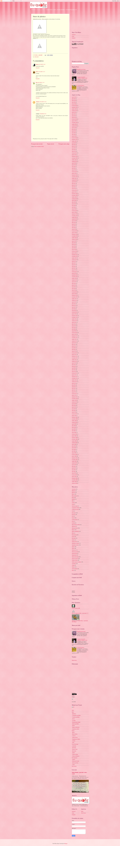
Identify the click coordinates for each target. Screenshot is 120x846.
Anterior (73, 591)
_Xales (73, 742)
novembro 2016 (74, 276)
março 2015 (74, 310)
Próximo (73, 592)
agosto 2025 (74, 112)
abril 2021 (73, 186)
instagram (73, 38)
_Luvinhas (74, 720)
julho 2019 (74, 222)
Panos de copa (74, 534)
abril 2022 (73, 168)
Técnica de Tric (74, 553)
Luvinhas (73, 523)
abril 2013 (73, 349)
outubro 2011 (74, 380)
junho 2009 (74, 427)
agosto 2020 (74, 200)
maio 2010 (74, 408)
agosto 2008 (74, 444)
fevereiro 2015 (74, 312)
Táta (37, 82)
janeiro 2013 (74, 354)
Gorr (73, 516)
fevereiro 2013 (74, 352)
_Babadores (74, 713)
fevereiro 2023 (74, 153)
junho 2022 (74, 164)
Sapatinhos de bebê (75, 545)
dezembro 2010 (74, 396)
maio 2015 (74, 307)
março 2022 (74, 169)
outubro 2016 (74, 278)
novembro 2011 (74, 378)
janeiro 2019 (74, 232)
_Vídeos (73, 764)
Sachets (73, 539)
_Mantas (73, 725)
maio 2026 (74, 102)
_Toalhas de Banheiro (75, 756)
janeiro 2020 (74, 212)
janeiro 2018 (74, 252)
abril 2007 (73, 471)
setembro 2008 (74, 442)
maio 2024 (74, 132)
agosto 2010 (74, 403)
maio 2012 (74, 368)
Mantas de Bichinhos (75, 531)
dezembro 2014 (74, 315)
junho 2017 (74, 264)
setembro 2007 (74, 463)
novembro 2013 (74, 337)
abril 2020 (73, 207)
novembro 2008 (74, 439)
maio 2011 (74, 388)
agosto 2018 (74, 241)
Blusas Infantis (74, 495)
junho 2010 (74, 407)
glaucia (37, 64)
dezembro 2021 (74, 175)
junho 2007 (74, 468)
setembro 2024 (74, 125)
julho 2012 (74, 364)
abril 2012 (73, 369)
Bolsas (73, 497)
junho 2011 (74, 386)
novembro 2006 (74, 479)
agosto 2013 (74, 342)
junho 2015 (74, 305)
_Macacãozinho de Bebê (76, 722)
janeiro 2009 (74, 435)
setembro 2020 (74, 198)
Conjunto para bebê (75, 509)
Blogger (66, 843)
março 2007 (74, 473)
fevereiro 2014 (74, 332)
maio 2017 (74, 266)
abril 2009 (73, 430)
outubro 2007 (74, 461)
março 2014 (74, 330)
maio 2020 (74, 205)
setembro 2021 (74, 180)
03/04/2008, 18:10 (43, 113)
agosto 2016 (74, 281)
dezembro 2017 (74, 254)
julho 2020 (74, 202)
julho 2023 (74, 144)
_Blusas (73, 732)
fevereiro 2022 (74, 171)
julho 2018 (74, 242)
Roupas (73, 730)
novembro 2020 (74, 195)
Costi (73, 511)
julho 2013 (74, 344)
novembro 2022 (74, 158)
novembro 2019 (74, 215)
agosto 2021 (74, 181)
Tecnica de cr (74, 550)
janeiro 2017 (74, 273)
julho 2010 (74, 405)
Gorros (73, 517)
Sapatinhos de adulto (75, 543)
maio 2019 (74, 225)
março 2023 (74, 151)
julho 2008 (74, 446)
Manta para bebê (75, 528)
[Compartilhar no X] (49, 55)
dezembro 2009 (74, 417)
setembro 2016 (74, 280)
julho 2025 (74, 114)
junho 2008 (74, 447)
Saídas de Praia (74, 541)
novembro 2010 (74, 398)
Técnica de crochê (75, 551)
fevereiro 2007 (74, 474)
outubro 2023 (74, 141)
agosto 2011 (74, 383)
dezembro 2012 (74, 356)
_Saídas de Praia (75, 737)
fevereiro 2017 (74, 271)
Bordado (73, 499)
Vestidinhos (74, 563)
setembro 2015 (74, 300)
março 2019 (74, 229)
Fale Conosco (74, 766)
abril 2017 (73, 268)
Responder (38, 67)
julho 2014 (74, 324)
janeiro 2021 (74, 192)
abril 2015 (73, 308)
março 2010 (74, 412)
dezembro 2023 (74, 139)
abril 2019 (73, 227)
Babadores (74, 490)
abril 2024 (73, 134)
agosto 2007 (74, 464)
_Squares (73, 759)
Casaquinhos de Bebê (75, 507)
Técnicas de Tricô (75, 558)
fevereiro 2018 (74, 251)
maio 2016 (74, 286)
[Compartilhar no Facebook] (51, 55)
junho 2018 (74, 244)
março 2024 (74, 136)
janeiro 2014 (74, 334)
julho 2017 (74, 263)
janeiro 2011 (74, 395)
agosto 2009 (74, 424)
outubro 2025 (74, 109)
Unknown (38, 101)
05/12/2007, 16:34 (43, 101)
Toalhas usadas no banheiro (76, 562)
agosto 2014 (74, 322)
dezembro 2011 (74, 376)
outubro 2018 (74, 237)
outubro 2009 (74, 420)
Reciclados (37, 56)
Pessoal (73, 536)
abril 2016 (73, 288)
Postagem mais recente (37, 144)
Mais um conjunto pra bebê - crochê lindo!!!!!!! (80, 613)
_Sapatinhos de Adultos (76, 739)
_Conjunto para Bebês (76, 717)
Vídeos (73, 567)
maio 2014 (74, 327)
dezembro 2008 (74, 437)
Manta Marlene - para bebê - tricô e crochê (79, 773)
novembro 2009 (74, 418)
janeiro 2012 (74, 374)
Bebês (73, 712)
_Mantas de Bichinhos (76, 727)
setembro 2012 (74, 361)
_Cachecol (74, 735)
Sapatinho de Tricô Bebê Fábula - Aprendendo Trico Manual (80, 621)
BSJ (72, 500)
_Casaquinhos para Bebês (76, 715)
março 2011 (74, 391)
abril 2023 (73, 149)
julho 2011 (74, 385)
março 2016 (74, 290)
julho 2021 (74, 183)
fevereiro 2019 (74, 230)
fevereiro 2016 (74, 291)
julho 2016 (74, 283)
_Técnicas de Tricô (75, 762)
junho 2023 (74, 146)
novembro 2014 (74, 317)
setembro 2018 (74, 239)
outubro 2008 (74, 441)
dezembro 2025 (74, 107)
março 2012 (74, 371)
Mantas (73, 529)
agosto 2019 (74, 220)
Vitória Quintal (74, 568)
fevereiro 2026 (74, 105)
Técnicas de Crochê (75, 556)
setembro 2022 (74, 161)
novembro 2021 (74, 176)
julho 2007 (74, 466)
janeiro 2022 (74, 173)
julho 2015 (74, 303)
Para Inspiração (74, 757)
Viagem (73, 565)
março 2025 (74, 117)
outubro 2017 (74, 258)
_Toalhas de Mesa (75, 754)
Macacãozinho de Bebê (76, 524)
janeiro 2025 (74, 120)
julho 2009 (74, 425)
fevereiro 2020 (74, 210)
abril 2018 (73, 247)
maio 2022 (74, 166)
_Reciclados (74, 751)
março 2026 (74, 103)
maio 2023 (74, 147)
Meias (73, 533)
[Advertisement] (81, 21)
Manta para (74, 526)
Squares (73, 546)
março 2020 (74, 208)
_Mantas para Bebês (75, 723)
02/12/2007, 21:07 (42, 64)
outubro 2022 (74, 159)
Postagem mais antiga (64, 144)
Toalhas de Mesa (75, 560)
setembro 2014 (74, 320)
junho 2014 (74, 325)
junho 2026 (74, 100)
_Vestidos (73, 740)
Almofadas (74, 489)
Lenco (73, 521)
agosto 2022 (74, 163)
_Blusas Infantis (74, 734)
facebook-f (74, 34)
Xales (73, 570)
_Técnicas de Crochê (75, 761)
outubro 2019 (74, 217)
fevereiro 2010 (74, 413)
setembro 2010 (74, 402)
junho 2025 (74, 115)
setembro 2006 (74, 483)
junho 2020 (74, 203)
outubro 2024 (74, 124)
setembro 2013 (74, 341)
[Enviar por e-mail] (47, 55)
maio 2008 (74, 449)
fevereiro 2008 (74, 454)
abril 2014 (73, 329)
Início (73, 710)
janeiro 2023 (74, 154)
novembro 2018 (74, 236)
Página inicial (50, 144)
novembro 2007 (74, 459)
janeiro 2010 (74, 415)
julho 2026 (74, 98)
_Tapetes (73, 752)
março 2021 (74, 188)
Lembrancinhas (74, 519)
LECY (37, 71)
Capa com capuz (75, 506)
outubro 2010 (74, 400)
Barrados (73, 492)
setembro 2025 (74, 110)
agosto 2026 (74, 97)
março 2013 (74, 351)
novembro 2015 (74, 297)
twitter (73, 36)
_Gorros (73, 718)
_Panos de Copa (74, 749)
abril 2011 (73, 390)
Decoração (74, 512)
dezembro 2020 (74, 193)
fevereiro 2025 (74, 119)
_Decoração (74, 747)
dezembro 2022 (74, 156)
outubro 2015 (74, 298)
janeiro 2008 (74, 456)
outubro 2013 (74, 339)
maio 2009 (74, 429)
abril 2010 (73, 410)
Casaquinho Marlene (80, 85)
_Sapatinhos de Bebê (75, 729)
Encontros (73, 514)
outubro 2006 (74, 481)
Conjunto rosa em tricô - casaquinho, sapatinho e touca (82, 77)
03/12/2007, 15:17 (42, 71)
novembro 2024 (74, 122)
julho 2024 (74, 129)
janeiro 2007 (74, 476)
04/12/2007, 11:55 (41, 82)
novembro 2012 (74, 358)
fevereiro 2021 (74, 190)
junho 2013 (74, 346)
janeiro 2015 (74, 313)
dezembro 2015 (74, 295)
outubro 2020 (74, 197)
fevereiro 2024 (74, 137)
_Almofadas (74, 745)
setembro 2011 (74, 381)
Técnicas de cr (74, 555)
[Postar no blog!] (48, 55)
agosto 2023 (74, 142)
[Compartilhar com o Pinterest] (52, 55)
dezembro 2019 (74, 214)
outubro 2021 (74, 178)
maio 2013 (74, 347)
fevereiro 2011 (74, 393)
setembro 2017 (74, 259)
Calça (73, 504)
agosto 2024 (74, 127)
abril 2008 (73, 451)
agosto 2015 (74, 302)
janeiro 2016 (74, 293)
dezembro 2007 (74, 457)
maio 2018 (74, 246)
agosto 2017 (74, 261)
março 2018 (74, 249)
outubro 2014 (74, 319)
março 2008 (74, 452)
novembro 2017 (74, 256)
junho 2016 (74, 285)
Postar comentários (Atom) (39, 146)
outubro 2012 (74, 359)
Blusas (73, 494)
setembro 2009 (74, 422)
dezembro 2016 (74, 275)
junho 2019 (74, 224)
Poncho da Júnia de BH (76, 608)
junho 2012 (74, 366)
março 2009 (74, 432)
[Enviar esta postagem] (45, 55)
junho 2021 (74, 185)
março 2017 (74, 269)
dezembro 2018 (74, 234)
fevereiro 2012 (74, 373)
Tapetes (73, 548)
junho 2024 (74, 131)
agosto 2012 (74, 363)
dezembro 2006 (74, 478)
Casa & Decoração (75, 744)
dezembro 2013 (74, 335)
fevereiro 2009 (74, 434)
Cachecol (73, 502)
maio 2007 (74, 469)
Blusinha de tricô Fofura (81, 69)
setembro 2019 (74, 219)
